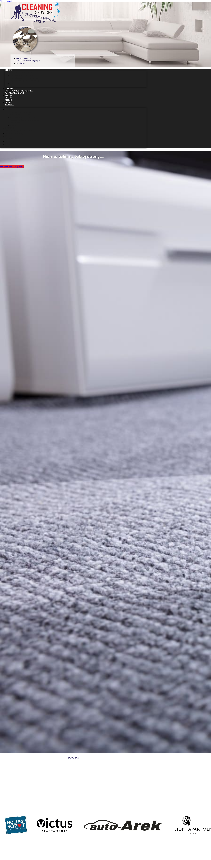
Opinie (8, 102)
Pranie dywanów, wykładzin (22, 72)
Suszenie (14, 86)
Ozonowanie (15, 83)
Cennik (8, 100)
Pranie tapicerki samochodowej (24, 78)
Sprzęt (8, 95)
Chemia (8, 98)
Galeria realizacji (14, 93)
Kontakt (9, 105)
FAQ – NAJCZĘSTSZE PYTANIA (18, 91)
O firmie (9, 88)
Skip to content (6, 1)
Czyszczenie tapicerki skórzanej (24, 80)
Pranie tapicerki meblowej (22, 75)
